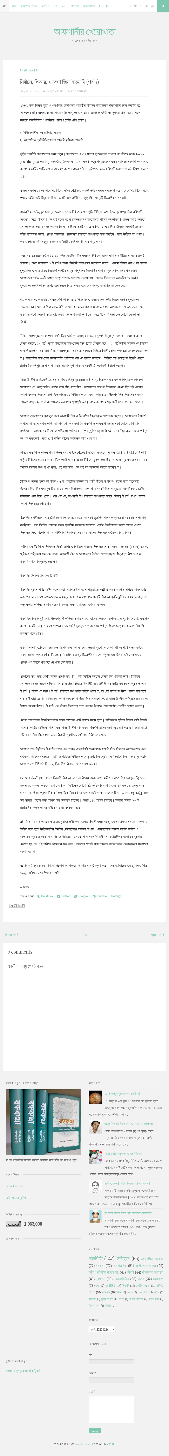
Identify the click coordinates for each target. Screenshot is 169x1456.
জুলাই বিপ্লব (107, 1299)
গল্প (55, 6)
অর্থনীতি (107, 1305)
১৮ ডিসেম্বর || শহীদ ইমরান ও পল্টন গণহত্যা (127, 1183)
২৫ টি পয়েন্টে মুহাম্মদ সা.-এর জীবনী (122, 1094)
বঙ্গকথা (100, 1265)
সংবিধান (106, 1292)
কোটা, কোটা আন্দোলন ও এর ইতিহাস (123, 1153)
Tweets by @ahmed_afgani (23, 1370)
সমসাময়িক (120, 1265)
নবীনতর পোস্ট (11, 934)
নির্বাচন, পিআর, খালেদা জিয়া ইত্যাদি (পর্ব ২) (59, 81)
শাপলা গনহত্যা (136, 1299)
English (105, 6)
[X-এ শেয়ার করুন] (19, 906)
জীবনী (130, 1272)
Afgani (111, 1444)
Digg (118, 896)
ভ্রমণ (121, 1299)
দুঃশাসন (100, 1278)
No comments (79, 91)
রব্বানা (130, 1292)
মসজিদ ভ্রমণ (143, 1285)
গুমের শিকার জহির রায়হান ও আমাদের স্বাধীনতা (128, 1123)
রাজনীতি (75, 6)
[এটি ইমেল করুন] (11, 906)
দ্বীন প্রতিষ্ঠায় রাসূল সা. (104, 1272)
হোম (4, 6)
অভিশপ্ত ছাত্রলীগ (16, 1197)
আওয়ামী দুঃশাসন (14, 1186)
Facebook (46, 896)
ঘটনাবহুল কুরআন (152, 1272)
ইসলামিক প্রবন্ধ (29, 6)
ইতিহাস (45, 6)
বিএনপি (23, 70)
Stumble (101, 896)
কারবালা (92, 1299)
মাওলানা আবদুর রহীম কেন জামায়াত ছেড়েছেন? (128, 1213)
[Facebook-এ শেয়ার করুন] (23, 906)
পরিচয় (13, 6)
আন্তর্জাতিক (89, 6)
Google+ (83, 896)
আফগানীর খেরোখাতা (85, 31)
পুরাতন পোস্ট (158, 934)
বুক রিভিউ (110, 1285)
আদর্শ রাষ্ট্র (154, 1299)
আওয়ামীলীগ (143, 1292)
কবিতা (156, 1292)
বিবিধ (119, 1292)
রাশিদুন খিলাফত (145, 1265)
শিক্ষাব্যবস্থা (94, 1305)
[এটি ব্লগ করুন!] (15, 906)
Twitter (65, 896)
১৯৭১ (64, 6)
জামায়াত (158, 1278)
